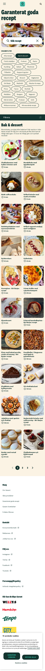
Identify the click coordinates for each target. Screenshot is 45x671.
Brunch (22, 78)
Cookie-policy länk (33, 648)
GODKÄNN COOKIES (12, 656)
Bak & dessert (23, 56)
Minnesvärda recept (29, 105)
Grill (32, 100)
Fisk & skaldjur (9, 61)
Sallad (18, 67)
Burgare (19, 94)
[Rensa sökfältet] (37, 40)
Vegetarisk (35, 78)
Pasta (35, 61)
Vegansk (32, 94)
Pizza (6, 89)
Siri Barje (7, 83)
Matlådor (7, 94)
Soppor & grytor (22, 72)
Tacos (16, 89)
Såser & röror (9, 78)
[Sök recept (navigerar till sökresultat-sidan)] (8, 40)
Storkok (27, 89)
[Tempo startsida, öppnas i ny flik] (9, 618)
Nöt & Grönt (8, 100)
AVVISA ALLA (30, 657)
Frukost (24, 61)
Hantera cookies (21, 663)
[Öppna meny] (4, 4)
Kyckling (7, 67)
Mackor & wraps (35, 83)
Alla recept (8, 56)
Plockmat (30, 67)
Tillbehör (7, 72)
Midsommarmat (10, 105)
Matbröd (20, 83)
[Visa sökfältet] (41, 4)
